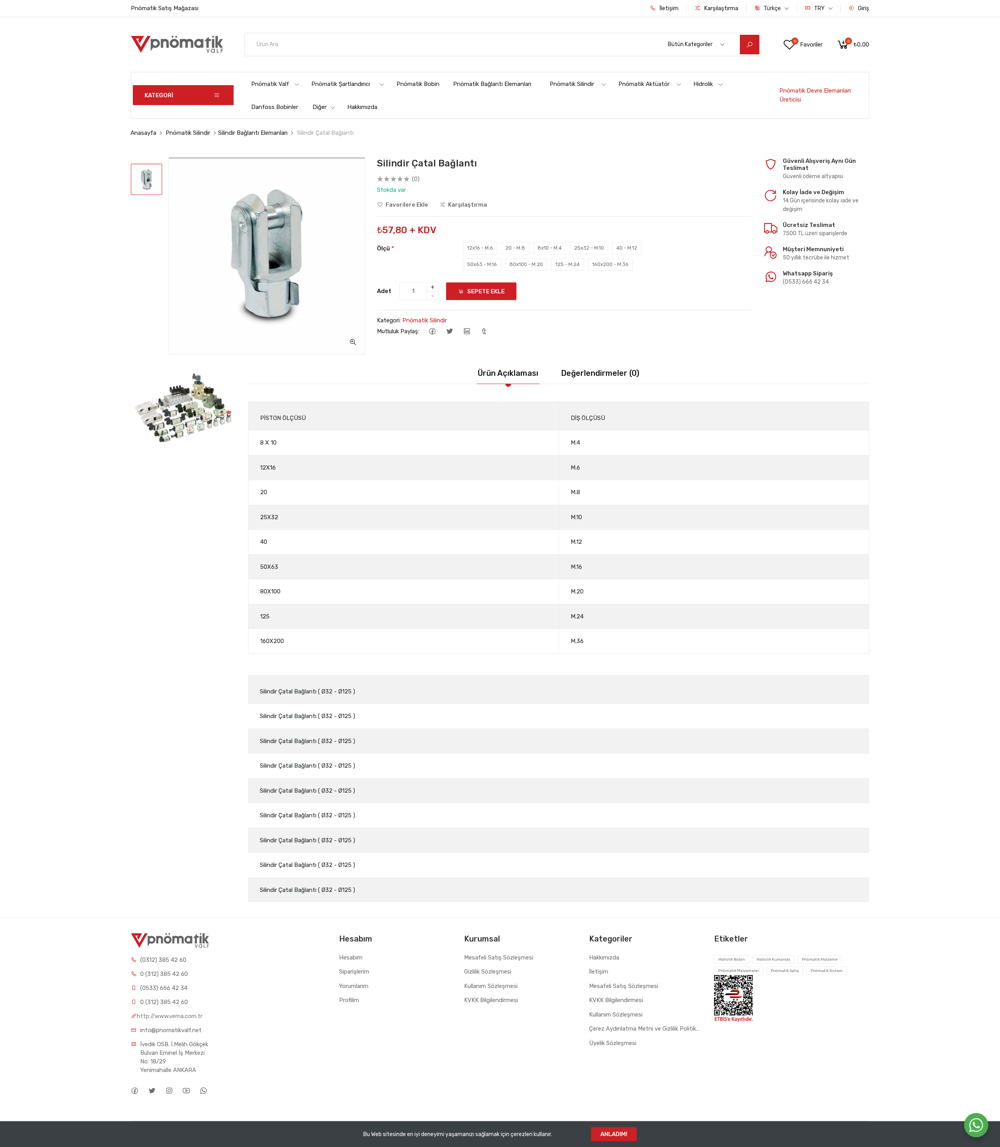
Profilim (349, 1000)
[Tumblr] (484, 331)
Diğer (319, 107)
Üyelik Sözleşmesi (612, 1043)
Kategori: (389, 320)
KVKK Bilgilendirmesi (491, 1000)
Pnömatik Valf (270, 84)
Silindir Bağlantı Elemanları (253, 132)
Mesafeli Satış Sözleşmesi (498, 957)
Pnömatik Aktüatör (644, 84)
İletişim (668, 8)
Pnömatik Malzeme (820, 959)
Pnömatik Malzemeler (738, 970)
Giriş (862, 8)
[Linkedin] (466, 331)
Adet (384, 291)
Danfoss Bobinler (274, 107)
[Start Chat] (976, 1125)
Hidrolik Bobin (731, 959)
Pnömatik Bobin (417, 84)
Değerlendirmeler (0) (600, 373)
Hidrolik (703, 84)
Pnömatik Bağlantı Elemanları (492, 84)
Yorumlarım (353, 986)
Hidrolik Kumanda (773, 959)
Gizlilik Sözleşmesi (487, 971)
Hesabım (350, 957)
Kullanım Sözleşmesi (491, 986)
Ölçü (385, 248)
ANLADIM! (613, 1134)
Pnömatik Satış (785, 970)
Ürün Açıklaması (508, 373)
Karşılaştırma (720, 8)
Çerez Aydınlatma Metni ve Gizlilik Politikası (645, 1028)
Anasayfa (143, 132)
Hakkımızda (362, 107)
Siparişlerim (354, 971)
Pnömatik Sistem (827, 970)
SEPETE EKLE (485, 291)
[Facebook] (432, 331)
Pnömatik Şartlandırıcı (340, 84)
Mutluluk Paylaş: (398, 331)
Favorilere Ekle (406, 204)
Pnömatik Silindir (572, 84)
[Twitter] (449, 331)
